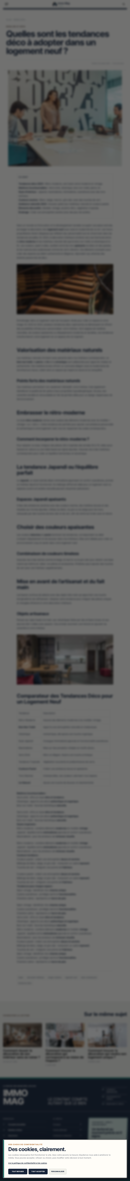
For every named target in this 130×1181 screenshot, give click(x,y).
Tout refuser (18, 1171)
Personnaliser (57, 1171)
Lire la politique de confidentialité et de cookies (27, 1163)
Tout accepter (38, 1171)
